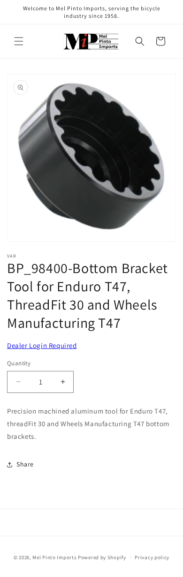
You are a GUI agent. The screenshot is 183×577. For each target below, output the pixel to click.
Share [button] (25, 464)
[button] (18, 41)
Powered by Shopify (102, 557)
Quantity (18, 363)
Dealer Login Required (42, 345)
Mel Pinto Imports (54, 557)
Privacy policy (152, 557)
